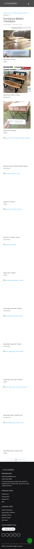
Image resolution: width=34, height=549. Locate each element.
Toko (9, 13)
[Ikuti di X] (7, 534)
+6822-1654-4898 (9, 529)
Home (5, 13)
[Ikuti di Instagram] (11, 534)
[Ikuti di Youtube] (18, 534)
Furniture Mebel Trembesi (19, 13)
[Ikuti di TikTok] (14, 534)
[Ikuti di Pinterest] (3, 534)
